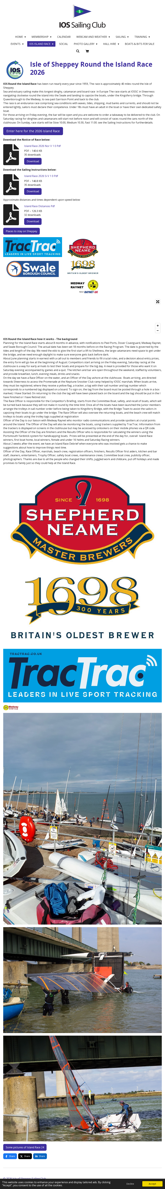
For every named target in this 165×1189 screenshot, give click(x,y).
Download (33, 161)
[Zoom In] (157, 325)
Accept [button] (152, 1183)
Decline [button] (130, 1183)
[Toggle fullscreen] (157, 301)
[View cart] (87, 51)
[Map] (82, 316)
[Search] (78, 51)
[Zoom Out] (157, 330)
